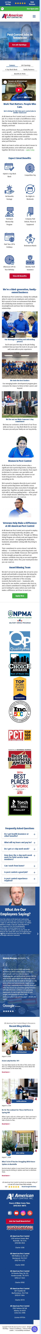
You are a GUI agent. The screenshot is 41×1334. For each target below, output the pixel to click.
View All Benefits (20, 276)
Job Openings (26, 65)
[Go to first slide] (38, 934)
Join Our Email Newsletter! (19, 1221)
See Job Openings (19, 45)
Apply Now (20, 596)
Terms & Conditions (15, 1328)
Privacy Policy (27, 1328)
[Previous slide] (2, 934)
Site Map (5, 1328)
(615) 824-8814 (19, 1206)
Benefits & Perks (20, 74)
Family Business (28, 70)
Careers (12, 65)
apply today (30, 150)
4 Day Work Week (11, 70)
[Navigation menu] (34, 16)
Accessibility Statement (22, 1330)
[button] (34, 1329)
